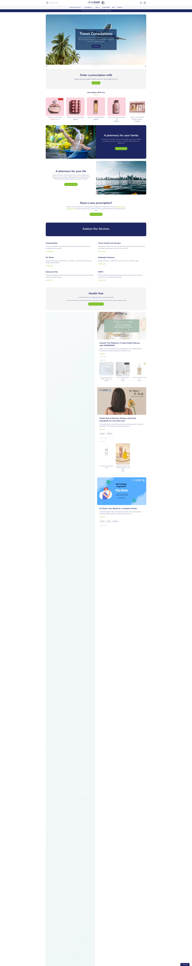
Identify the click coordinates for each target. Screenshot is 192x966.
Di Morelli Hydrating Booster (106, 466)
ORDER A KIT (49, 280)
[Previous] (47, 66)
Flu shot (102, 521)
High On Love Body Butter (55, 117)
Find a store (101, 47)
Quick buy (55, 113)
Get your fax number (96, 214)
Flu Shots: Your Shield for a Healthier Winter (118, 508)
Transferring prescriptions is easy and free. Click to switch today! (96, 10)
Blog (113, 7)
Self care (102, 433)
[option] (96, 10)
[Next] (145, 66)
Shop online (91, 47)
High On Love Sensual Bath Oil (96, 117)
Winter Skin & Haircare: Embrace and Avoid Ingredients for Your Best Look (117, 419)
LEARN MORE (102, 251)
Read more (102, 354)
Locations (119, 7)
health (108, 521)
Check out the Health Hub (96, 304)
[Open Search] (47, 2)
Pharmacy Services (75, 7)
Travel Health (106, 7)
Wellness (109, 433)
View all (96, 94)
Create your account (121, 148)
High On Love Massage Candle (75, 117)
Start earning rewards (70, 184)
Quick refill (96, 83)
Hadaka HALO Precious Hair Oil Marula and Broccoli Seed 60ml (123, 467)
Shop (97, 7)
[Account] (140, 2)
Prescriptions (88, 7)
